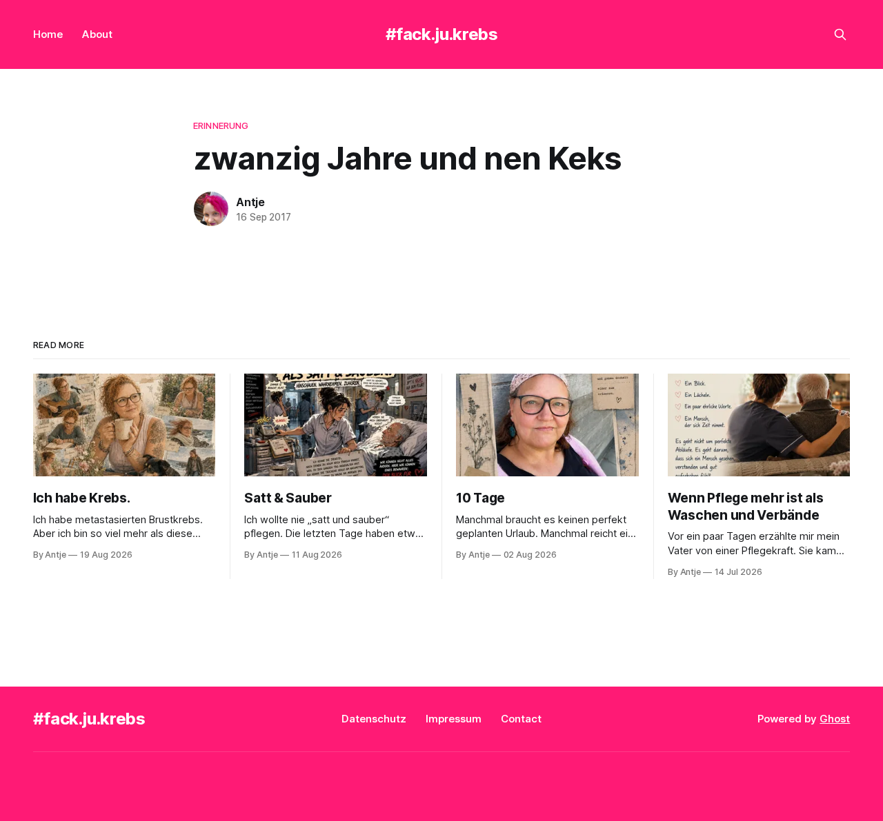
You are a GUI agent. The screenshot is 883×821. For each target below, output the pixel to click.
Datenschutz (373, 718)
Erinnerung (220, 125)
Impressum (454, 718)
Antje (250, 202)
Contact (521, 718)
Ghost (835, 718)
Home (48, 34)
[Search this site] (840, 34)
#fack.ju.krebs (442, 34)
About (97, 34)
